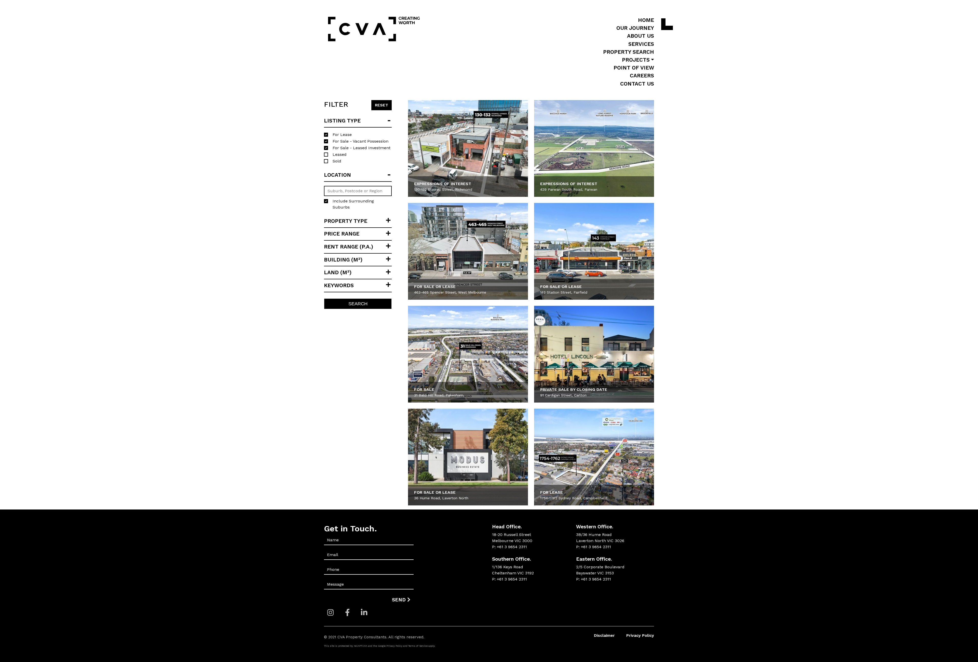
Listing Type (342, 121)
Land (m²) (337, 272)
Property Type (345, 221)
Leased (340, 154)
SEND (399, 600)
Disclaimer (604, 635)
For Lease (342, 134)
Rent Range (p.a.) (348, 247)
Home (646, 20)
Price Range (341, 234)
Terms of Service (418, 645)
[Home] (374, 30)
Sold (337, 161)
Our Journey (635, 28)
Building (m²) (343, 260)
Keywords (339, 285)
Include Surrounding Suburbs (353, 204)
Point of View (634, 68)
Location (337, 175)
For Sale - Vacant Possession (360, 141)
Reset (381, 105)
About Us (640, 36)
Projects (636, 60)
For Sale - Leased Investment (361, 147)
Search (358, 303)
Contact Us (637, 84)
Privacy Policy (640, 635)
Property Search (628, 52)
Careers (642, 76)
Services (641, 44)
